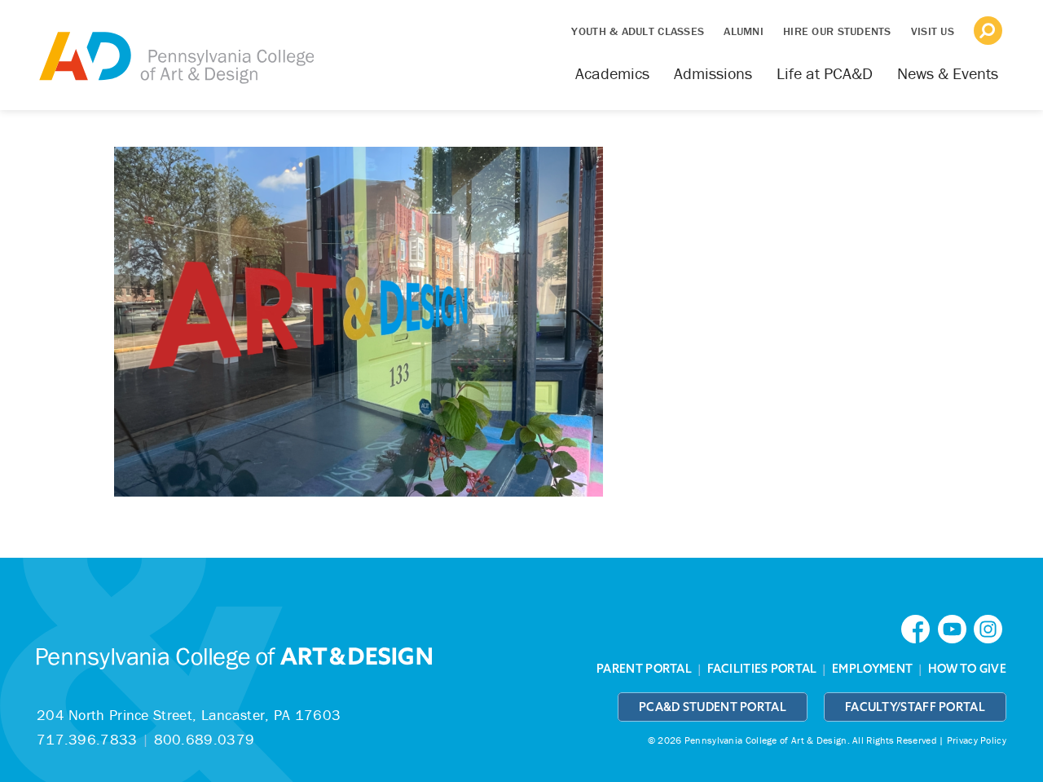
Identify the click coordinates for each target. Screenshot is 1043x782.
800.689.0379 (204, 739)
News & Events (947, 73)
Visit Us (932, 31)
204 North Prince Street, (189, 714)
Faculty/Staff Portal (915, 707)
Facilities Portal (762, 668)
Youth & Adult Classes (637, 31)
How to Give (967, 668)
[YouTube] (956, 627)
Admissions (713, 73)
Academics (612, 73)
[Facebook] (919, 627)
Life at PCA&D (825, 73)
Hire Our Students (837, 31)
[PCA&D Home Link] (175, 46)
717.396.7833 (87, 739)
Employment (872, 668)
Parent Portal (644, 668)
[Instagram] (990, 627)
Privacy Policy (976, 740)
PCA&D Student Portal (712, 707)
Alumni (744, 31)
